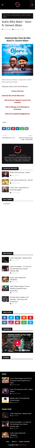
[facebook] (4, 318)
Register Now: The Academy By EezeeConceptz (19, 399)
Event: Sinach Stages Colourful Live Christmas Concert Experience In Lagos (21, 381)
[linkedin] (17, 318)
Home (4, 15)
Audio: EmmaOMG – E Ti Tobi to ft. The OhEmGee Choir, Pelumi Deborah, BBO (20, 269)
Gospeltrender (7, 29)
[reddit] (24, 318)
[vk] (4, 322)
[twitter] (11, 318)
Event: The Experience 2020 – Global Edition (21, 390)
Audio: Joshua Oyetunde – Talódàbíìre (18, 279)
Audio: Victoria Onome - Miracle (20, 172)
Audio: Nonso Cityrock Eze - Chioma (21, 180)
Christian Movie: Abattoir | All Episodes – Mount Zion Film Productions (19, 299)
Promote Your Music (24, 441)
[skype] (30, 322)
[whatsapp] (24, 322)
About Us (14, 441)
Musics (9, 15)
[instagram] (11, 322)
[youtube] (17, 322)
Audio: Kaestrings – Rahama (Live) (20, 258)
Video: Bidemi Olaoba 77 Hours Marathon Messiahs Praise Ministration (19, 289)
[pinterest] (30, 318)
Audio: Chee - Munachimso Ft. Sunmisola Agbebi (19, 189)
